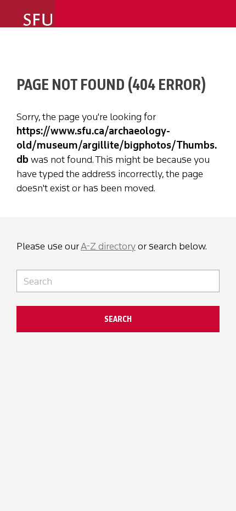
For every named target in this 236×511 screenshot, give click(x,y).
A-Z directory (108, 246)
